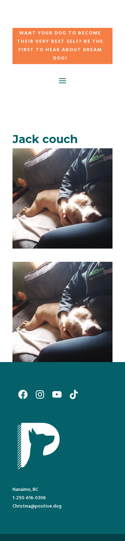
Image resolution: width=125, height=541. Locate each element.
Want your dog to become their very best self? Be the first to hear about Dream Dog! (60, 45)
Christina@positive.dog (36, 506)
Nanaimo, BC (25, 490)
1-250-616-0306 (29, 498)
